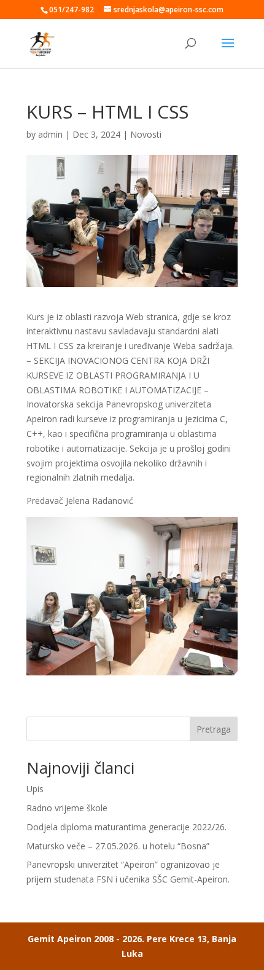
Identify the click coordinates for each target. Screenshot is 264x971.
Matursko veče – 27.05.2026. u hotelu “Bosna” (117, 846)
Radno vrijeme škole (66, 808)
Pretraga (213, 729)
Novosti (145, 134)
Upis (35, 789)
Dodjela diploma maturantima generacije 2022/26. (126, 827)
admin (50, 134)
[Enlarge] (221, 533)
